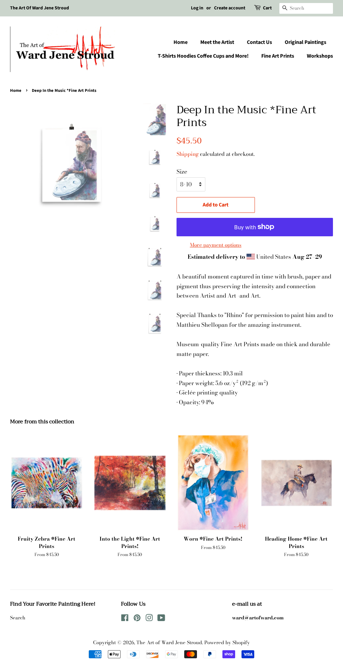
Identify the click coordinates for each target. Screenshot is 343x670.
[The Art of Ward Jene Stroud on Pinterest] (137, 619)
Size (182, 171)
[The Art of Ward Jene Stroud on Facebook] (125, 619)
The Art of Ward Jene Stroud (169, 642)
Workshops (320, 56)
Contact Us (259, 42)
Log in (197, 8)
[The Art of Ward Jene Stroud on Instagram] (149, 619)
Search (17, 617)
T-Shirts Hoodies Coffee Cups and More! (203, 56)
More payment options (216, 245)
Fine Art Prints (277, 56)
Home (181, 42)
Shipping (188, 154)
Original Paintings (305, 42)
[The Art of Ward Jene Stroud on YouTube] (161, 619)
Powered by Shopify (227, 642)
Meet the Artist (217, 42)
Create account (229, 8)
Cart (267, 8)
